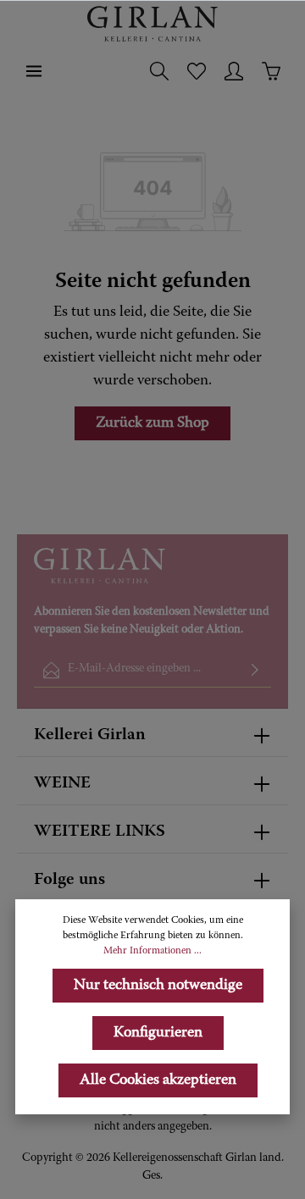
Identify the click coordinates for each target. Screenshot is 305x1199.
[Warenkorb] (271, 71)
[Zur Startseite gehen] (152, 23)
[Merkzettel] (197, 71)
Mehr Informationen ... (152, 951)
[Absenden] (255, 670)
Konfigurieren (158, 1033)
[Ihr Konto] (234, 71)
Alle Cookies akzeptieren (158, 1080)
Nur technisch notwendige (158, 985)
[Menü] (34, 71)
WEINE (62, 783)
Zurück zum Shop (152, 423)
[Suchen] (159, 71)
